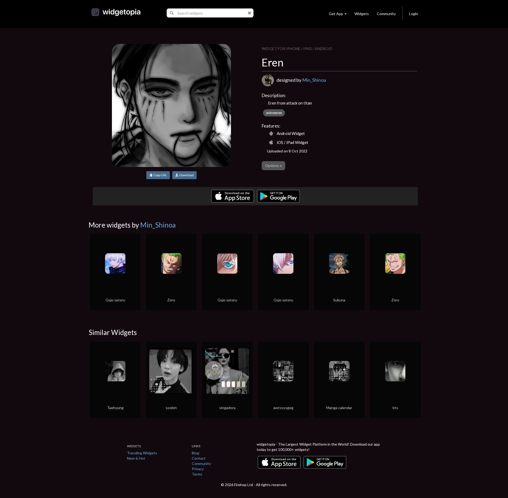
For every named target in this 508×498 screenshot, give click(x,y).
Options (272, 165)
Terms (197, 474)
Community (386, 13)
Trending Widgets (142, 453)
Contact (199, 458)
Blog (195, 453)
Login (413, 13)
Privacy (198, 469)
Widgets (362, 13)
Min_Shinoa (314, 80)
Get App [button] (336, 13)
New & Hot (136, 458)
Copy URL (159, 175)
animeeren (274, 113)
